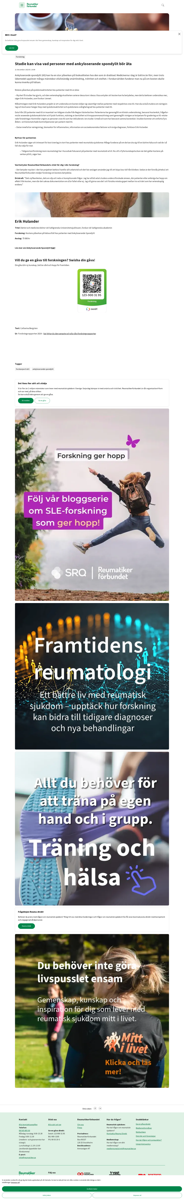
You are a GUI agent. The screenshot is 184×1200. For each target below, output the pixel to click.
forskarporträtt (23, 369)
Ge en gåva (42, 401)
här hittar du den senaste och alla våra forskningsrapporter (69, 333)
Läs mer (11, 48)
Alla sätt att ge (54, 1124)
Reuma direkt (26, 926)
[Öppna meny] (22, 5)
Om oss (80, 1124)
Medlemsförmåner (144, 1128)
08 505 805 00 (24, 1130)
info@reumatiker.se (27, 1157)
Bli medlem (26, 401)
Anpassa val (137, 1195)
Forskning (20, 56)
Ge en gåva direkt (143, 1124)
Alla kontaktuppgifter (28, 1124)
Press (79, 1127)
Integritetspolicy (143, 1144)
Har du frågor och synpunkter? (149, 1140)
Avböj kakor (47, 1195)
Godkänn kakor (92, 1189)
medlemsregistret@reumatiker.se (121, 1148)
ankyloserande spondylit (43, 369)
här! (53, 248)
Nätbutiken (141, 1132)
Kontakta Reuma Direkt (117, 1133)
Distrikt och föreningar (146, 1136)
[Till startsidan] (32, 5)
